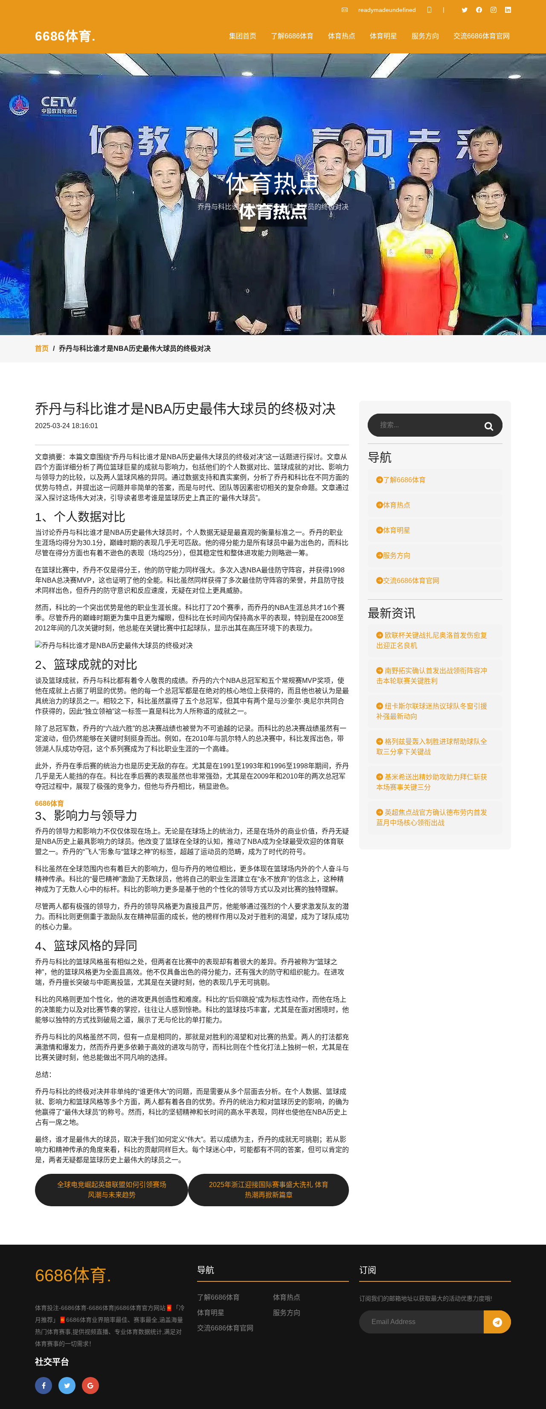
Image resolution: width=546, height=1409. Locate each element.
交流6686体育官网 (481, 36)
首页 (42, 348)
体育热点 (341, 36)
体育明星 (383, 36)
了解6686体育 (292, 36)
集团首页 (242, 36)
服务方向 (425, 36)
